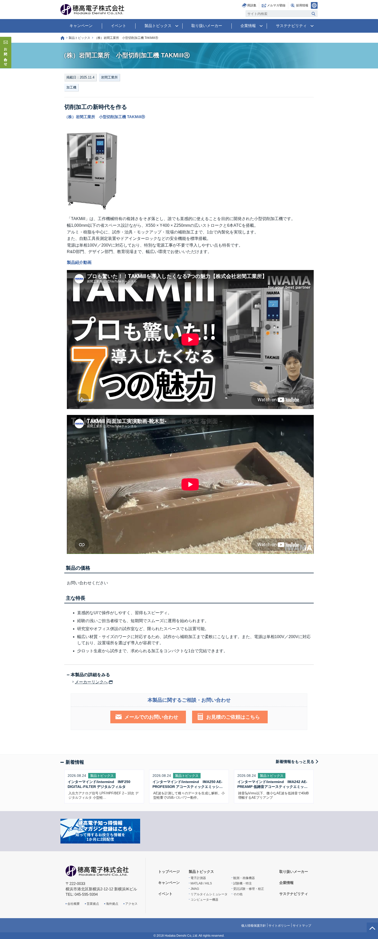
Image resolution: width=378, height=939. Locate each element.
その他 (237, 894)
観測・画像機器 (244, 878)
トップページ (62, 38)
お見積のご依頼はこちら (233, 717)
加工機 (71, 87)
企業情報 (248, 25)
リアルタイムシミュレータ (209, 894)
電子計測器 (198, 878)
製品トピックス (158, 25)
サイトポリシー (279, 925)
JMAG (195, 889)
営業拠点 (93, 904)
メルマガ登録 (276, 5)
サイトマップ (302, 925)
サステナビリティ (291, 25)
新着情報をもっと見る (295, 761)
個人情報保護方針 (253, 925)
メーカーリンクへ (91, 682)
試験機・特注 (242, 883)
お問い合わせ (6, 55)
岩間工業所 (109, 77)
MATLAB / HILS (201, 883)
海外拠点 (112, 904)
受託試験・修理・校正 (248, 889)
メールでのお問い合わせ (151, 717)
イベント (118, 25)
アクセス (131, 904)
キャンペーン (81, 25)
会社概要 (73, 904)
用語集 (251, 5)
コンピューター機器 (204, 899)
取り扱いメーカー (206, 25)
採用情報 (302, 5)
